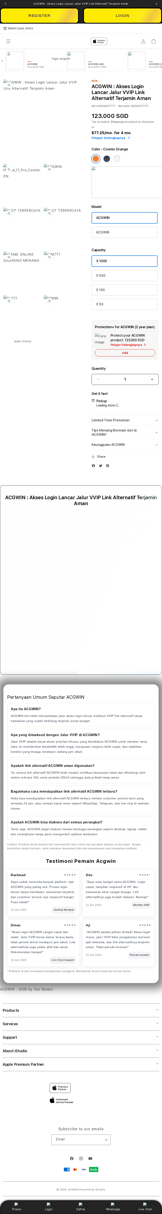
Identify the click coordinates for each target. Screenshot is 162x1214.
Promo (16, 1209)
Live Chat (145, 1209)
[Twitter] (102, 467)
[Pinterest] (109, 467)
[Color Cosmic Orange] (96, 159)
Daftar (81, 1209)
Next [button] (156, 4)
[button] (125, 420)
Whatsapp (113, 1209)
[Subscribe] (105, 1139)
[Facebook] (94, 467)
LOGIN (123, 15)
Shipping (117, 121)
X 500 (100, 276)
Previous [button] (5, 4)
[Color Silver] (116, 158)
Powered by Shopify (92, 1189)
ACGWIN (102, 218)
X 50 (99, 304)
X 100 (100, 290)
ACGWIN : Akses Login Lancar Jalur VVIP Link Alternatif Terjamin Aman (81, 3)
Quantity (98, 369)
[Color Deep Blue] (106, 158)
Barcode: (124, 106)
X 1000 (101, 261)
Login (49, 1209)
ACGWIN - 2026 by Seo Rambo (26, 989)
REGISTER (39, 15)
